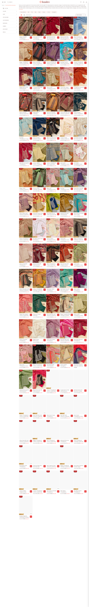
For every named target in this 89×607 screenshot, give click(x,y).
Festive (44, 12)
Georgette (54, 12)
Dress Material (23, 12)
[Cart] (83, 2)
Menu (5, 2)
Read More (21, 9)
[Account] (86, 2)
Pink (32, 12)
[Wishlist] (80, 2)
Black (39, 12)
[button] (31, 37)
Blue (35, 12)
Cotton (48, 12)
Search (10, 2)
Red (28, 12)
